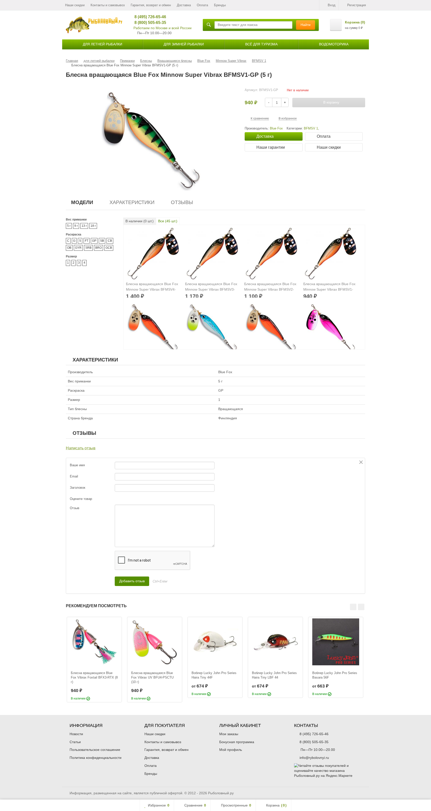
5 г (69, 226)
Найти (306, 25)
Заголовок (77, 487)
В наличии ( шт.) (139, 221)
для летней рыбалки (102, 44)
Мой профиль (230, 750)
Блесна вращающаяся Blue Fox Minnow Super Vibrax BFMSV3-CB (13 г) (211, 287)
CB (110, 240)
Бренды (220, 5)
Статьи (75, 742)
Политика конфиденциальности (95, 758)
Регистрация (356, 5)
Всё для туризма (261, 44)
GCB (109, 247)
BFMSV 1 (311, 128)
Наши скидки (75, 5)
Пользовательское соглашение (95, 750)
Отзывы (182, 202)
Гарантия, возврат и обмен (151, 5)
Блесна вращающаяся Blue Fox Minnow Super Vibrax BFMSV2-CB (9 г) (270, 287)
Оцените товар (81, 499)
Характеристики (131, 202)
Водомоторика (333, 44)
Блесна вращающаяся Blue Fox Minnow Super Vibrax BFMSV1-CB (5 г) (329, 287)
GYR (78, 247)
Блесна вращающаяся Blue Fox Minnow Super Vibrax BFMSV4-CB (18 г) (152, 287)
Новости (76, 734)
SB (102, 240)
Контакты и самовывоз (108, 5)
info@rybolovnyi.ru (314, 758)
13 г (84, 226)
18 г (93, 226)
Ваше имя (77, 465)
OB (69, 247)
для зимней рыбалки (184, 44)
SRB (88, 247)
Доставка (184, 5)
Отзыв (74, 508)
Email (74, 476)
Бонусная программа (236, 742)
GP (94, 240)
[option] (94, 659)
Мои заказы (228, 734)
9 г (76, 226)
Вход (331, 5)
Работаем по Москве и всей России (162, 28)
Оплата (202, 5)
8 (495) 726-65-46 (148, 17)
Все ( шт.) (167, 221)
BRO (98, 247)
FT (86, 240)
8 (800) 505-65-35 (148, 22)
